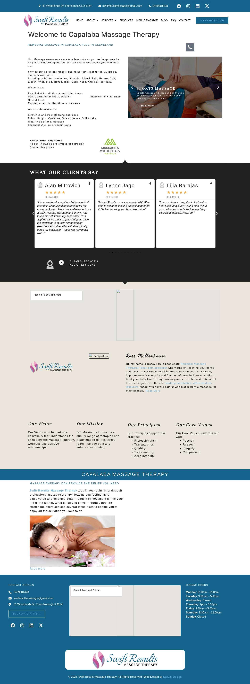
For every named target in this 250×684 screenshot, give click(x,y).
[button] (132, 87)
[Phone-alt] (190, 47)
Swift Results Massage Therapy (53, 490)
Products (126, 20)
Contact (185, 20)
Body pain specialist (153, 367)
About (91, 20)
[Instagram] (188, 6)
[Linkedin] (197, 6)
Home (79, 20)
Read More (153, 390)
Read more (37, 568)
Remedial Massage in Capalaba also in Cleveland (70, 44)
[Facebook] (179, 6)
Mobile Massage (147, 20)
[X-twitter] (207, 6)
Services (107, 20)
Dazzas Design (172, 676)
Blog (164, 20)
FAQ (173, 20)
